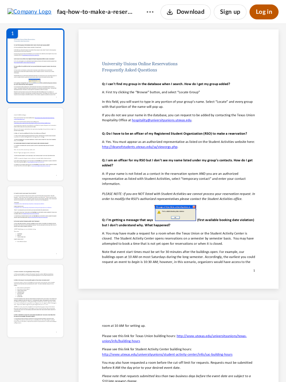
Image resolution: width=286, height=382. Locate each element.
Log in (264, 12)
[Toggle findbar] (124, 364)
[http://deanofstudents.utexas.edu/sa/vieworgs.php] (139, 149)
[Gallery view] (234, 364)
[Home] (29, 11)
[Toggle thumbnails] (110, 364)
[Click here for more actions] (150, 11)
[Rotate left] (220, 364)
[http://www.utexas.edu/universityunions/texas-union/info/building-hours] (216, 336)
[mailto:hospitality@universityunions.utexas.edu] (161, 122)
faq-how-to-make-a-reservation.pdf (94, 12)
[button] (35, 65)
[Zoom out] (179, 363)
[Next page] (163, 363)
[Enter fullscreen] (247, 364)
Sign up (230, 12)
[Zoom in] (204, 363)
